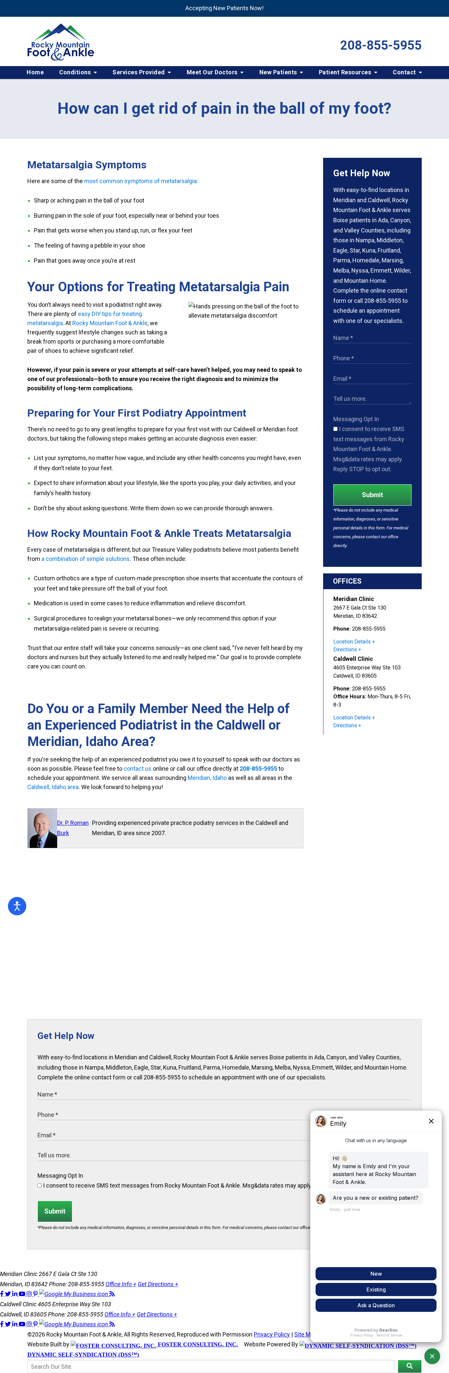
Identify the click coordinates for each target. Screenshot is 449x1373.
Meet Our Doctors (213, 72)
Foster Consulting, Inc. (197, 1344)
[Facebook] (2, 1293)
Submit (372, 495)
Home (35, 72)
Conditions (75, 72)
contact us (138, 768)
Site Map (305, 1334)
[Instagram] (30, 1293)
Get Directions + (158, 1284)
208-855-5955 (381, 45)
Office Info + (121, 1284)
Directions (345, 649)
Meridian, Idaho (207, 777)
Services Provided (139, 72)
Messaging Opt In (356, 419)
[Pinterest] (36, 1293)
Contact (405, 72)
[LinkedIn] (15, 1293)
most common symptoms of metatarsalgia (140, 181)
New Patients (279, 72)
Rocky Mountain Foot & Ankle (110, 323)
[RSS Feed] (112, 1293)
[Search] (410, 1366)
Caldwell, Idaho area (53, 786)
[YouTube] (23, 1293)
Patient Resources (346, 72)
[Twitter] (8, 1293)
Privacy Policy (272, 1334)
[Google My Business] (74, 1293)
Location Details (352, 641)
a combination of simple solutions (85, 558)
